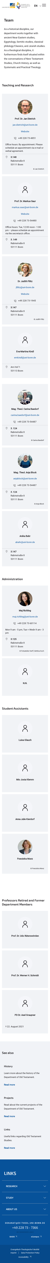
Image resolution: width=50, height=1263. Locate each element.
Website (25, 131)
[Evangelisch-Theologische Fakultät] (16, 5)
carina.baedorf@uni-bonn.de (25, 415)
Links (10, 1173)
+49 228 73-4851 (27, 138)
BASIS (12, 1237)
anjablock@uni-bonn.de (25, 478)
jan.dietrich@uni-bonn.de (25, 124)
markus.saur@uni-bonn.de (25, 207)
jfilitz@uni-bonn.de (25, 287)
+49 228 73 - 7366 (25, 1227)
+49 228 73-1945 (27, 300)
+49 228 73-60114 (27, 623)
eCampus (35, 1237)
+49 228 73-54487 (27, 421)
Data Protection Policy (30, 1253)
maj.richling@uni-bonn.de (25, 616)
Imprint (14, 1253)
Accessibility (23, 1257)
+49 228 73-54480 (27, 220)
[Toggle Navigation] (44, 5)
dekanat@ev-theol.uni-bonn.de (25, 1223)
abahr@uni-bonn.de (25, 542)
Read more (9, 1084)
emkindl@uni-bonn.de (25, 357)
